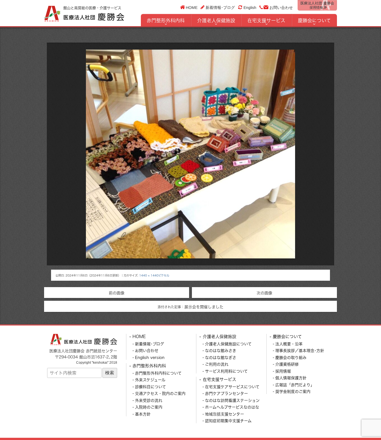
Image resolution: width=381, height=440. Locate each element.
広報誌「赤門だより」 (294, 384)
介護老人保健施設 (216, 20)
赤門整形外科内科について (158, 373)
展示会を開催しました (190, 306)
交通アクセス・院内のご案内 (160, 393)
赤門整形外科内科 (166, 20)
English (249, 7)
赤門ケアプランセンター (226, 393)
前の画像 (116, 292)
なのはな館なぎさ (220, 357)
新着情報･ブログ (220, 7)
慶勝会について (314, 20)
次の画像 (264, 292)
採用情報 (283, 371)
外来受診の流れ (148, 400)
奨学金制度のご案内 (292, 391)
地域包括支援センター (224, 414)
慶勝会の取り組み (291, 357)
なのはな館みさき (220, 350)
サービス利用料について (226, 371)
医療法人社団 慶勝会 (317, 5)
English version (150, 357)
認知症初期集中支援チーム (228, 420)
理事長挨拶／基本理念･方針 (299, 350)
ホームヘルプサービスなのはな (232, 407)
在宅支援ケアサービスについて (232, 386)
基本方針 (143, 414)
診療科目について (150, 386)
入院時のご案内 (148, 407)
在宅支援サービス (266, 20)
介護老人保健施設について (228, 343)
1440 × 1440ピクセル (154, 275)
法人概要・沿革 (289, 343)
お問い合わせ (281, 7)
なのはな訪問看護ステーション (232, 400)
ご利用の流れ (216, 364)
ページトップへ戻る (363, 422)
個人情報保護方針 (291, 377)
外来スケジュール (150, 379)
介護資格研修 (287, 364)
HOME (191, 7)
